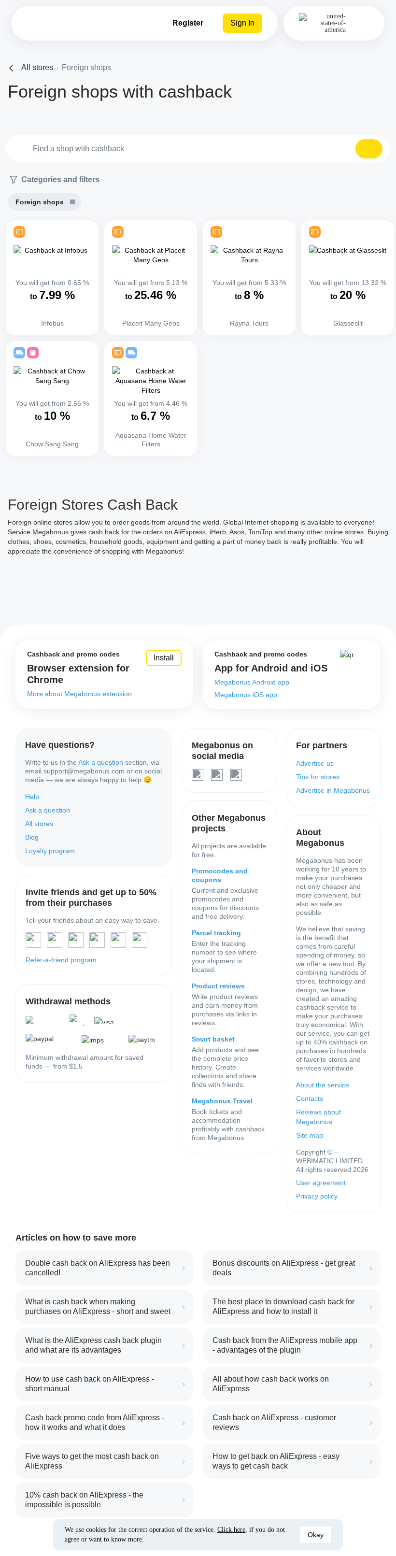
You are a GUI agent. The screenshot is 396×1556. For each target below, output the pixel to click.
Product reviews (218, 986)
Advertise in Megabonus (333, 790)
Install (164, 658)
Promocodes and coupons (220, 875)
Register (187, 23)
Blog (32, 837)
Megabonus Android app (251, 682)
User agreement (321, 1182)
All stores (39, 824)
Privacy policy (317, 1196)
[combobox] (198, 148)
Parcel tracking (216, 933)
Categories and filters (60, 179)
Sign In (242, 23)
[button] (368, 148)
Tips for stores (317, 777)
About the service (322, 1085)
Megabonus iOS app (245, 695)
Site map (309, 1135)
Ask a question (100, 762)
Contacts (309, 1098)
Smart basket (213, 1039)
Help (32, 796)
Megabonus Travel (222, 1101)
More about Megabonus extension (79, 694)
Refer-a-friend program (61, 960)
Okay (316, 1535)
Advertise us (315, 763)
